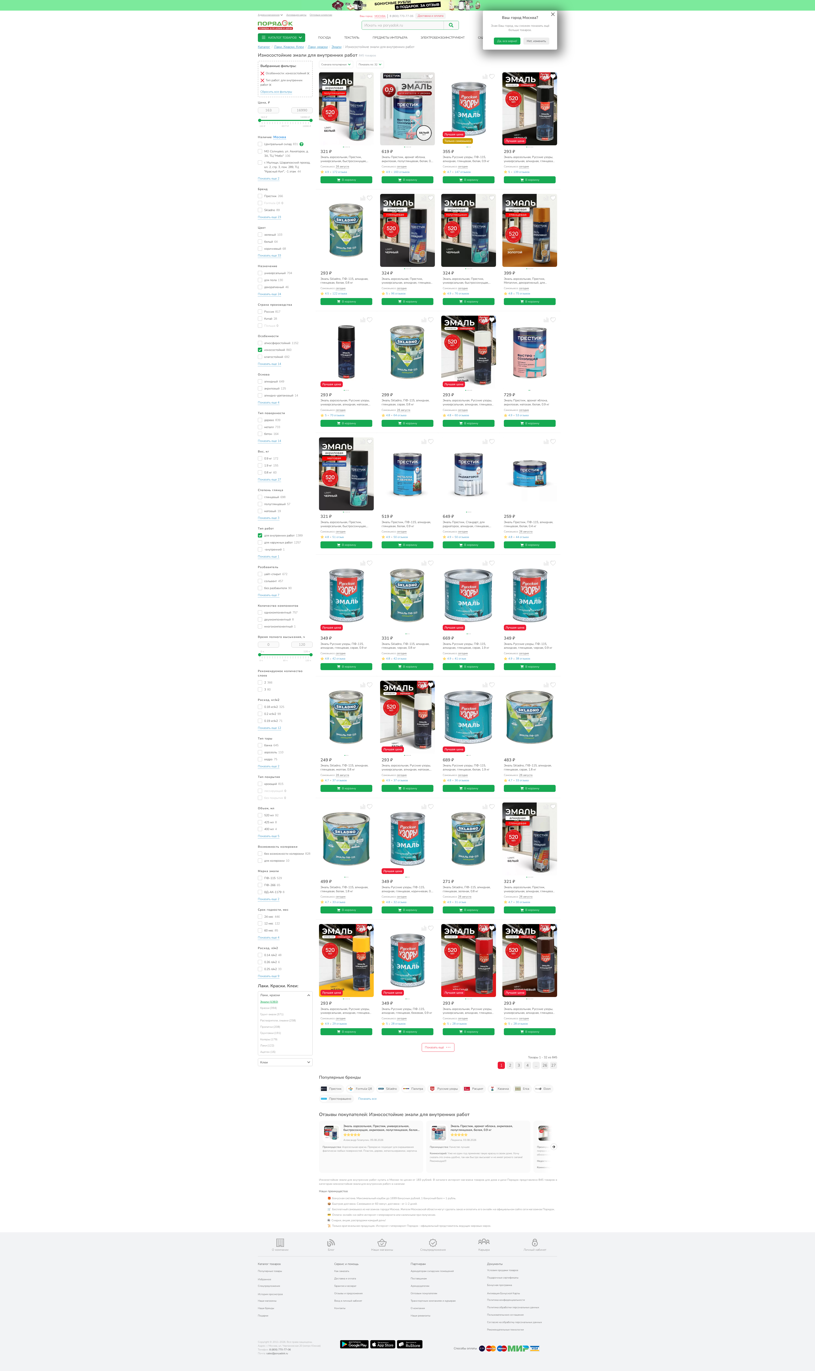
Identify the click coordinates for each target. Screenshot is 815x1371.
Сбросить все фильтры (276, 92)
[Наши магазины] (382, 1242)
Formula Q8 (364, 1089)
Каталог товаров (269, 1264)
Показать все (367, 1099)
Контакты (340, 1308)
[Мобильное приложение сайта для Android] (354, 1344)
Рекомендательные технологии (505, 1329)
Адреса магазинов (269, 15)
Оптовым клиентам (321, 15)
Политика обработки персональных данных (513, 1307)
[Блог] (331, 1243)
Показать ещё (434, 1047)
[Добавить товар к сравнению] (362, 76)
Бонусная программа (499, 1285)
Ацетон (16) (267, 1052)
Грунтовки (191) (270, 1033)
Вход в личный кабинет (348, 1300)
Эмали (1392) (269, 1002)
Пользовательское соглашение (505, 1314)
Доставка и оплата (430, 16)
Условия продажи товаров (502, 1270)
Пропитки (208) (270, 1027)
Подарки (263, 1315)
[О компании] (280, 1243)
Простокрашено (340, 1099)
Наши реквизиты (420, 1315)
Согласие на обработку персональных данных (514, 1322)
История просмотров (270, 1294)
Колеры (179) (268, 1039)
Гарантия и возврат (345, 1286)
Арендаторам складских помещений (432, 1271)
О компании (418, 1308)
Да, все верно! (507, 41)
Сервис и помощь (346, 1264)
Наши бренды (266, 1308)
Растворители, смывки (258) (278, 1020)
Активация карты (296, 15)
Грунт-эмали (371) (272, 1014)
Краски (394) (268, 1008)
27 (553, 1065)
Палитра (417, 1089)
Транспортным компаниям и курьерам (433, 1300)
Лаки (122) (267, 1046)
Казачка (503, 1089)
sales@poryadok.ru (277, 1353)
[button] (281, 37)
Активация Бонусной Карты (503, 1293)
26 (544, 1065)
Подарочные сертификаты (503, 1277)
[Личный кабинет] (535, 1242)
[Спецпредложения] (433, 1243)
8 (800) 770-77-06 (401, 16)
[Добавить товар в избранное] (369, 76)
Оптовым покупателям (424, 1293)
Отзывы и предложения (348, 1293)
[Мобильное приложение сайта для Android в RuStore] (409, 1344)
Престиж (335, 1089)
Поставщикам (419, 1278)
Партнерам (418, 1264)
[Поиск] (451, 25)
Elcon (547, 1089)
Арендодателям (420, 1286)
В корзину (349, 180)
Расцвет (477, 1089)
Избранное (264, 1279)
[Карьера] (484, 1241)
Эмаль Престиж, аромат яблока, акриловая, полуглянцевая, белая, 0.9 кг (482, 1128)
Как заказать (341, 1271)
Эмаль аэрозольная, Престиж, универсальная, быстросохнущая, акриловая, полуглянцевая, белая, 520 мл (380, 1128)
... (536, 1065)
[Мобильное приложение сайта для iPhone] (383, 1344)
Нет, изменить (536, 41)
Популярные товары (270, 1271)
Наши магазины (267, 1300)
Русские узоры (447, 1089)
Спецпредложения (269, 1286)
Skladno (391, 1089)
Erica (526, 1089)
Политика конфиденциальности (506, 1300)
